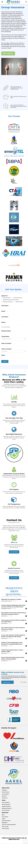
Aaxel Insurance (4, 623)
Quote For (4, 296)
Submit (4, 361)
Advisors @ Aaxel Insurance (6, 601)
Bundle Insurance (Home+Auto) (11, 299)
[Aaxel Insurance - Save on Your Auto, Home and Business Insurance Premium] (14, 2)
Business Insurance (8, 301)
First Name (5, 305)
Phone (3, 322)
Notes (3, 355)
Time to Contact (6, 349)
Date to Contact (6, 343)
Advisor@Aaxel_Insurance (6, 608)
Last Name (5, 316)
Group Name (5, 336)
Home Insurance (18, 297)
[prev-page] (2, 663)
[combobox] (13, 339)
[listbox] (13, 351)
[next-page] (4, 663)
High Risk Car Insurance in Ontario (11, 599)
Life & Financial (19, 301)
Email (3, 311)
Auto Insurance (7, 297)
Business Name (6, 331)
